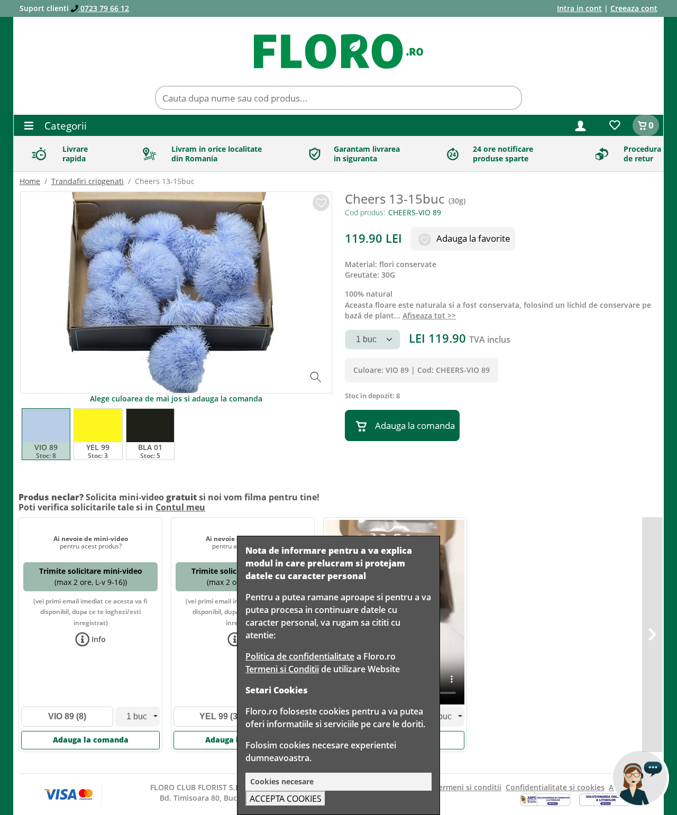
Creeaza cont (633, 8)
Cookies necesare (282, 781)
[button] (580, 125)
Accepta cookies (286, 798)
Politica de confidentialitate (299, 656)
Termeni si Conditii (282, 669)
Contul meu (180, 507)
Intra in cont (579, 8)
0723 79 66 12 (103, 8)
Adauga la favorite (472, 238)
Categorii (64, 125)
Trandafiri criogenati (87, 181)
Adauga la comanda (415, 425)
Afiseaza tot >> (429, 315)
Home (30, 181)
